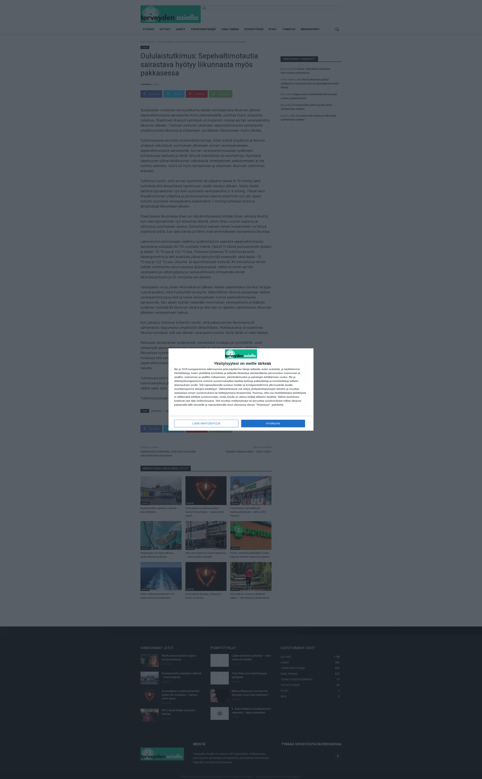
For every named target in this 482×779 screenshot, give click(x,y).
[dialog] (241, 389)
